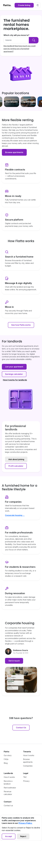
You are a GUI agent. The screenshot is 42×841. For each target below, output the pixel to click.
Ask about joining (16, 459)
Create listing (24, 5)
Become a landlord (8, 782)
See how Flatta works (21, 325)
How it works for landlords (15, 380)
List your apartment (14, 367)
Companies (28, 766)
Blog (6, 763)
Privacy (26, 781)
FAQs (6, 759)
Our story (8, 755)
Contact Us (21, 727)
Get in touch (14, 661)
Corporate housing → (15, 515)
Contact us (8, 805)
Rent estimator (10, 787)
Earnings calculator (14, 374)
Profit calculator (16, 466)
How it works (28, 755)
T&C (25, 777)
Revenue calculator (8, 792)
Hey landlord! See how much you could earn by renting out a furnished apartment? (19, 48)
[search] (33, 40)
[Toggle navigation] (37, 5)
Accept (8, 836)
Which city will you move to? (16, 35)
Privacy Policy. (25, 823)
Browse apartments (14, 152)
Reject (23, 836)
